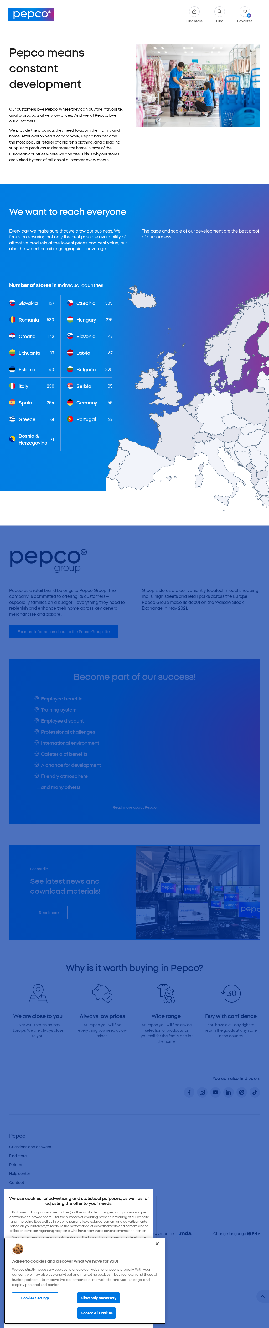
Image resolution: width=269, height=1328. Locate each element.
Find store (194, 20)
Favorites (244, 18)
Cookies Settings (35, 1297)
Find (219, 20)
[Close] (157, 1244)
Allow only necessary (98, 1297)
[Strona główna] (31, 14)
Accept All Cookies (96, 1312)
